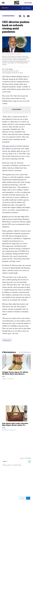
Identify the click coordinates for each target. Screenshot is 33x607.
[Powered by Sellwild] (28, 458)
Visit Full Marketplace (25, 352)
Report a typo (7, 340)
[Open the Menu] (3, 2)
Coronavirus (8, 16)
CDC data (5, 146)
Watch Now (27, 2)
